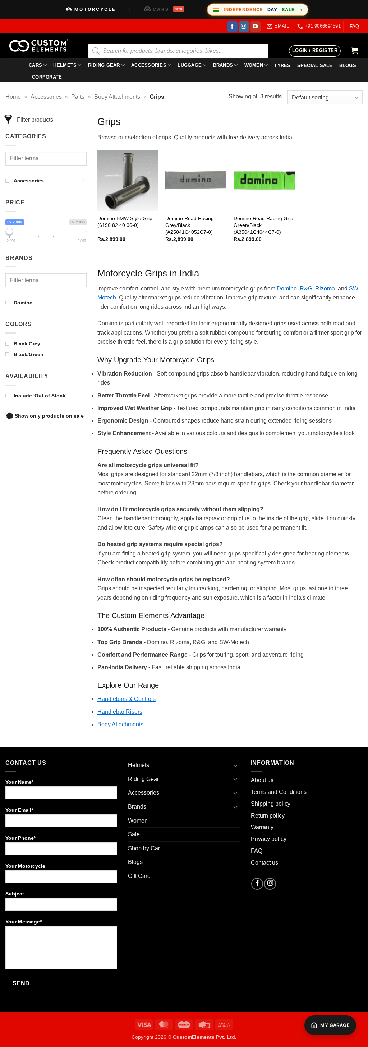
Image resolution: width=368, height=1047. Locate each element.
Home (13, 97)
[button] (315, 51)
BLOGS (347, 65)
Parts (77, 97)
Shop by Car (144, 848)
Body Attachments (117, 97)
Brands (223, 65)
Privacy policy (268, 839)
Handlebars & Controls (126, 699)
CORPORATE (47, 77)
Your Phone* (20, 838)
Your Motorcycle (25, 866)
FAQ (354, 26)
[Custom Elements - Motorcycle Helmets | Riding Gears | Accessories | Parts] (41, 45)
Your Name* (19, 782)
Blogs (135, 862)
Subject (14, 894)
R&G (306, 288)
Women (253, 65)
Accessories (148, 65)
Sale (134, 834)
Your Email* (19, 810)
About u (261, 780)
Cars (35, 65)
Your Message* (23, 922)
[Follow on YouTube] (255, 26)
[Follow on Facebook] (232, 26)
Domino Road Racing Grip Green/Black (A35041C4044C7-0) (263, 224)
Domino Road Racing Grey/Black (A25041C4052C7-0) (189, 224)
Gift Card (139, 876)
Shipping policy (270, 804)
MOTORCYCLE (95, 9)
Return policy (268, 816)
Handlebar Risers (119, 712)
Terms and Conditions (279, 792)
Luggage (190, 65)
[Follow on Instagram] (244, 26)
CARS (168, 9)
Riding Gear (104, 65)
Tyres (282, 65)
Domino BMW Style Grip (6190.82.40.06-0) (124, 221)
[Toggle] (235, 765)
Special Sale (315, 65)
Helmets (65, 65)
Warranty (262, 827)
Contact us (264, 863)
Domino (287, 288)
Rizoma (325, 288)
